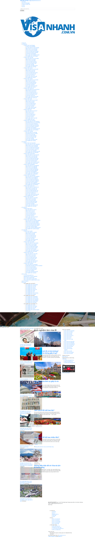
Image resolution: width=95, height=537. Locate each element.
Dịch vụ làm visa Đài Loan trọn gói (32, 194)
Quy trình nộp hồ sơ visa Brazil (31, 264)
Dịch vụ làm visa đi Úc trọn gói (32, 216)
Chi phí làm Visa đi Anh (30, 75)
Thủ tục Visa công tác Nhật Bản (32, 170)
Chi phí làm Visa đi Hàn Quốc (31, 160)
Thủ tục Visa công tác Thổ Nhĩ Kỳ (32, 126)
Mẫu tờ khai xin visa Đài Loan (31, 188)
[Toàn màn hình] (73, 371)
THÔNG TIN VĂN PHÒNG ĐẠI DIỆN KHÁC (56, 508)
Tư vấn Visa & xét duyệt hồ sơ (57, 528)
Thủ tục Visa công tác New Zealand (32, 225)
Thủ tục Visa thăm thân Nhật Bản (32, 169)
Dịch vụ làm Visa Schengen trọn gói (32, 54)
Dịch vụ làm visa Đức (68, 334)
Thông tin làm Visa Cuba (28, 252)
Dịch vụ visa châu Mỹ (56, 521)
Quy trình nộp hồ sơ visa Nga (31, 132)
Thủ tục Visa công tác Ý (30, 115)
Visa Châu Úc (24, 207)
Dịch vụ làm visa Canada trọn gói (32, 250)
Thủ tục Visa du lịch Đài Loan (31, 189)
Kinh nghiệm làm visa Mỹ (30, 240)
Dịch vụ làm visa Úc (68, 347)
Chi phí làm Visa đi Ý (30, 116)
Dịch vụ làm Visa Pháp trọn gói (32, 65)
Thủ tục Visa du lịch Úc (30, 212)
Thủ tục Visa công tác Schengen (32, 52)
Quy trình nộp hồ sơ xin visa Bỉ (31, 100)
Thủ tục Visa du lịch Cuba (31, 256)
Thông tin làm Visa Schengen (29, 45)
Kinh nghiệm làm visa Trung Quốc (32, 152)
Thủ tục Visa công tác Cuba (31, 258)
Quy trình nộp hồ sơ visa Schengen (32, 47)
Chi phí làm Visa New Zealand (31, 226)
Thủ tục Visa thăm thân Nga (31, 135)
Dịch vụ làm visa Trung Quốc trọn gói (33, 151)
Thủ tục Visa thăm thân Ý (30, 114)
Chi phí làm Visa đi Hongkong (31, 182)
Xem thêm (31, 328)
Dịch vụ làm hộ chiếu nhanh (29, 277)
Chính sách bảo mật (56, 526)
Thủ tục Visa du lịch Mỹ (30, 234)
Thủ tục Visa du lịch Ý (30, 113)
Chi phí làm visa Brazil (30, 270)
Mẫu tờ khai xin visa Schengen (31, 48)
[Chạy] (63, 371)
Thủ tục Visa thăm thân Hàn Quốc (32, 158)
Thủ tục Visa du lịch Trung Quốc (32, 146)
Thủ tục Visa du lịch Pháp (30, 60)
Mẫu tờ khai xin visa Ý (30, 111)
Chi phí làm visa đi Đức (30, 84)
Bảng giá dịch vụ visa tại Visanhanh (30, 276)
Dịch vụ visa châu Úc (56, 522)
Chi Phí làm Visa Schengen (31, 53)
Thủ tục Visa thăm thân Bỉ (31, 103)
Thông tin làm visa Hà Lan (29, 88)
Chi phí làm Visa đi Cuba (30, 259)
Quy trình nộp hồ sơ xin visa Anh (32, 69)
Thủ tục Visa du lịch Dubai (31, 200)
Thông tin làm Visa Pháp (28, 57)
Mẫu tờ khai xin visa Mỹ (30, 233)
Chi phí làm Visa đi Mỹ (30, 238)
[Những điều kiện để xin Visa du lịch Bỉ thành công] (44, 446)
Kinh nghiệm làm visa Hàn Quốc (32, 163)
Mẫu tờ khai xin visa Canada (31, 244)
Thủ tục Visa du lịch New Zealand (32, 222)
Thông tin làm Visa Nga (28, 131)
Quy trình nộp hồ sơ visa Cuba (31, 253)
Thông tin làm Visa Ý (28, 109)
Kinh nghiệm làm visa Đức (31, 86)
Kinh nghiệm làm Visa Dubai (31, 302)
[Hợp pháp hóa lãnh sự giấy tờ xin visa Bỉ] (47, 370)
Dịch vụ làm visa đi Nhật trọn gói (32, 172)
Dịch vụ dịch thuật (55, 523)
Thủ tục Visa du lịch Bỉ (30, 102)
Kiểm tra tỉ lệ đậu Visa (68, 361)
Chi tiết (36, 360)
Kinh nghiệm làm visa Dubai (31, 206)
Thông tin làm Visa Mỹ (28, 231)
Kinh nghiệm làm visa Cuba (31, 262)
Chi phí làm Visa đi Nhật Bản (31, 171)
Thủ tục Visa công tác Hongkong (32, 181)
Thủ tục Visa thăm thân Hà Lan (32, 92)
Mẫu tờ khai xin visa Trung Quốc (32, 145)
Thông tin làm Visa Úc (28, 208)
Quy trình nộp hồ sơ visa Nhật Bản (32, 165)
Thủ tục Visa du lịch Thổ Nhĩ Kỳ (32, 123)
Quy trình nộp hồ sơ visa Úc (31, 209)
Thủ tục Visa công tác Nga (31, 137)
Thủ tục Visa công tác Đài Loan (32, 191)
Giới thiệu (24, 1)
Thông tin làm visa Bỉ (28, 98)
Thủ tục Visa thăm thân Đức (31, 82)
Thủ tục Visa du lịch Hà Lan (31, 91)
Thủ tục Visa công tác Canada (31, 247)
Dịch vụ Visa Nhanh (66, 372)
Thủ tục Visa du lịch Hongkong (32, 178)
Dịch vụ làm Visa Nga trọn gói (31, 139)
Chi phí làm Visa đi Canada (31, 248)
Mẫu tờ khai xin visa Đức (30, 81)
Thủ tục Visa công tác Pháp (31, 63)
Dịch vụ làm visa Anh (68, 333)
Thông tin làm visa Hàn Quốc (29, 153)
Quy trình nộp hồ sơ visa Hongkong (32, 176)
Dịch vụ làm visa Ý (67, 337)
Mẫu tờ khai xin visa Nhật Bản (31, 166)
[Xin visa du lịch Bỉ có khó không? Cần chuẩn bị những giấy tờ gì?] (47, 339)
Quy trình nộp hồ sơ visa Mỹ (31, 232)
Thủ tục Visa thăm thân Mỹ (31, 235)
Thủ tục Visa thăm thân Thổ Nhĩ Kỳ (32, 125)
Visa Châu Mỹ (24, 229)
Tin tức (23, 5)
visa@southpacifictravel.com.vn (35, 0)
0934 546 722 (65, 356)
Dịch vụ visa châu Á (56, 520)
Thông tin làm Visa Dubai (28, 196)
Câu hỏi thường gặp (25, 2)
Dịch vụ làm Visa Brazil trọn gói (32, 271)
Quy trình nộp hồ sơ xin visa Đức (32, 79)
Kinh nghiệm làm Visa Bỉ (30, 290)
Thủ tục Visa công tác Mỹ (31, 237)
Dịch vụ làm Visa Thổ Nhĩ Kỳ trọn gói (33, 128)
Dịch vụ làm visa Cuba (68, 353)
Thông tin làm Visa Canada (29, 241)
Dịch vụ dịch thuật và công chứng (30, 278)
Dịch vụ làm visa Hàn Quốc (69, 341)
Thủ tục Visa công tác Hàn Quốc (32, 159)
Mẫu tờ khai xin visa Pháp (31, 59)
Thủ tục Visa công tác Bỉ (30, 104)
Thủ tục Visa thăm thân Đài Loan (32, 190)
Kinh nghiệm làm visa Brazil (31, 272)
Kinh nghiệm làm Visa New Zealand (32, 309)
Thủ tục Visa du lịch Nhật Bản (31, 167)
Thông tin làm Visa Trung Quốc (30, 142)
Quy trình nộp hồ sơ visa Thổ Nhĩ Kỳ (32, 121)
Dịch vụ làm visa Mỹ (68, 351)
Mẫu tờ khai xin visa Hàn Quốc (31, 156)
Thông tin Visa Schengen (30, 46)
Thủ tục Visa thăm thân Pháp (31, 61)
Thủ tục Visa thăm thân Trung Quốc (32, 147)
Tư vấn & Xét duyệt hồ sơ (28, 275)
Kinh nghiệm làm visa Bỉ (30, 108)
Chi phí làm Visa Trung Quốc (31, 150)
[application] (68, 368)
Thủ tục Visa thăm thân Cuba (31, 257)
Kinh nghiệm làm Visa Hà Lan (31, 289)
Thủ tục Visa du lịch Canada (31, 245)
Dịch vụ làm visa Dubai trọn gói (32, 204)
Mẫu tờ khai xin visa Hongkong (32, 177)
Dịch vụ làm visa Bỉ (67, 336)
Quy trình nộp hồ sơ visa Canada (32, 242)
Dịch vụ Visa (24, 273)
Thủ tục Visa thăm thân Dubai (31, 201)
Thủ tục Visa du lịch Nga (30, 134)
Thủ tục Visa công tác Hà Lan (31, 94)
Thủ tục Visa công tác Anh (31, 73)
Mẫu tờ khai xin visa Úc (30, 210)
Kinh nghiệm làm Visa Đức (31, 288)
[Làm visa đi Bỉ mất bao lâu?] (47, 394)
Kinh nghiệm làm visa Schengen (32, 56)
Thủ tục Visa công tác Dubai (31, 202)
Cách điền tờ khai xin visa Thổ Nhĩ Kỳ (33, 122)
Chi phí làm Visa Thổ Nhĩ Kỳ (31, 127)
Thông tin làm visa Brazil (28, 263)
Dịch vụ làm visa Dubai (68, 346)
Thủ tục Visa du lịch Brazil (31, 266)
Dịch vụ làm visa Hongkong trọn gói (32, 183)
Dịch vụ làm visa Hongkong (69, 343)
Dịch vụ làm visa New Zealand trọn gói (33, 227)
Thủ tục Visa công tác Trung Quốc (32, 148)
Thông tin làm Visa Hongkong (29, 175)
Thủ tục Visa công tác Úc (30, 214)
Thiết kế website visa (52, 536)
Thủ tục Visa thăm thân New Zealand (33, 223)
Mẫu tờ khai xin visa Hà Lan (31, 90)
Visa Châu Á (24, 141)
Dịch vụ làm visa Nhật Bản (69, 342)
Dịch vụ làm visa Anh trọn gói (31, 76)
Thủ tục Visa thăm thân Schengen (32, 51)
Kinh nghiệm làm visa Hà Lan (31, 97)
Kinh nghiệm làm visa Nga (31, 140)
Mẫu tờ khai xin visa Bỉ (30, 101)
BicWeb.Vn (60, 536)
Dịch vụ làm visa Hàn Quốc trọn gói (32, 162)
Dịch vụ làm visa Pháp (68, 331)
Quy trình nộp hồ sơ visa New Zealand (33, 220)
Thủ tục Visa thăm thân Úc (31, 213)
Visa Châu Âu (24, 44)
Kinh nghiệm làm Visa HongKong (32, 300)
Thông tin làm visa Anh (28, 67)
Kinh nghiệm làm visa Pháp (31, 66)
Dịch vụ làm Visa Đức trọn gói (31, 85)
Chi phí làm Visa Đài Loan (31, 192)
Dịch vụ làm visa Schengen (69, 330)
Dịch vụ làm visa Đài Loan (69, 345)
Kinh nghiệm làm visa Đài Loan (31, 195)
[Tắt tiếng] (72, 371)
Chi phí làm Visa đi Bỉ (30, 106)
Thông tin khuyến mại (26, 4)
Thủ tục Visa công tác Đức (31, 83)
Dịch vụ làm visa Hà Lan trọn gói (32, 96)
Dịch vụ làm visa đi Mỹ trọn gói (32, 239)
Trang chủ (24, 42)
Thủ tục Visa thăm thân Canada (32, 246)
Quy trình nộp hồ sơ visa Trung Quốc (33, 144)
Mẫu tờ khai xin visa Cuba (31, 254)
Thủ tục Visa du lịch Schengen (31, 50)
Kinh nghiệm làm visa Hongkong (32, 184)
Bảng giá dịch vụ (55, 514)
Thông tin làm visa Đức (28, 78)
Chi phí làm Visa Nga (30, 138)
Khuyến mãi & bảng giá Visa (69, 362)
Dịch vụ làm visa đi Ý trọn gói (31, 117)
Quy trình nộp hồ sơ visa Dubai (32, 197)
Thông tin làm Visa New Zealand (30, 219)
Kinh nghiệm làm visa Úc (30, 217)
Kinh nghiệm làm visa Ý (30, 119)
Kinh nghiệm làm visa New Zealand (32, 228)
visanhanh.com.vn (62, 535)
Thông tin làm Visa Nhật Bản (29, 164)
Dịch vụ (53, 512)
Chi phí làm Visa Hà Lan (30, 95)
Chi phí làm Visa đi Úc (30, 215)
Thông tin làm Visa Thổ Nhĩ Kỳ (29, 120)
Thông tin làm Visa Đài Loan (29, 185)
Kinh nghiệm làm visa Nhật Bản (32, 173)
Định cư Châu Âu (25, 281)
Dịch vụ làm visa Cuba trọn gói (32, 260)
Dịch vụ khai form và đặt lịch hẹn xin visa (31, 279)
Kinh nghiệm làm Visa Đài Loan (32, 301)
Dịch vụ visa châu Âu (56, 518)
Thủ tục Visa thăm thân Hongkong (32, 179)
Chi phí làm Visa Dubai (30, 203)
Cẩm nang (24, 282)
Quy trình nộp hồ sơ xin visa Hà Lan (32, 89)
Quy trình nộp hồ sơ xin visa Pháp (32, 58)
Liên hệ (23, 6)
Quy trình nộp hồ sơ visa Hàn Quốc (32, 154)
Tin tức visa (28, 310)
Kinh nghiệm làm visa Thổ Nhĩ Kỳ (32, 129)
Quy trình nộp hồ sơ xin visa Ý (31, 110)
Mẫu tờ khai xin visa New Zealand (32, 221)
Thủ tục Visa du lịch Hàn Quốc (31, 157)
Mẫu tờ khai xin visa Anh (30, 70)
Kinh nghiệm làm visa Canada (31, 251)
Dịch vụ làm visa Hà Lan (68, 335)
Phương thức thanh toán (56, 527)
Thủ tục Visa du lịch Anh (30, 71)
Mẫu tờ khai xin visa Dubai (31, 198)
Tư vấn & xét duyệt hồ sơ (69, 360)
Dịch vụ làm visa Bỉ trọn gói (31, 107)
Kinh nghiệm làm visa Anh (31, 77)
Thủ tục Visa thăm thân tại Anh (32, 72)
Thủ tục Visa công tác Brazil (31, 269)
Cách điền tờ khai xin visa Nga (31, 133)
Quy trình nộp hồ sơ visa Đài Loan (32, 187)
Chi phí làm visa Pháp (30, 64)
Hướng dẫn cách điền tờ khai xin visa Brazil (34, 265)
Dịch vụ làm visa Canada (69, 352)
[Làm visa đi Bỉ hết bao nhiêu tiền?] (47, 421)
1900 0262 (64, 358)
